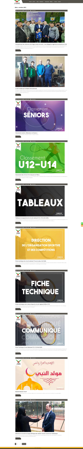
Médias (51, 1)
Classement (47, 1)
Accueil (30, 1)
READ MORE (18, 50)
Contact (59, 1)
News (38, 1)
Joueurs (55, 1)
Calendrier (41, 1)
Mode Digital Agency (38, 447)
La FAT (33, 1)
